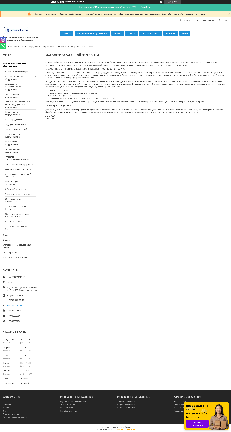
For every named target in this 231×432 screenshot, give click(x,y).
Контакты (170, 33)
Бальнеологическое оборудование (14, 78)
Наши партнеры (10, 252)
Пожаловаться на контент (125, 429)
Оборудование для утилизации (13, 200)
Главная (67, 33)
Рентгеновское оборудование (11, 143)
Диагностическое (67, 404)
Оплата (6, 411)
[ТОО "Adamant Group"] (16, 31)
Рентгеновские (180, 401)
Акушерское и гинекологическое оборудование (13, 87)
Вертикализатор (12, 221)
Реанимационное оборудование (12, 135)
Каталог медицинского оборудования (23, 46)
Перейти (145, 7)
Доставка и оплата (150, 33)
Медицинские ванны (126, 404)
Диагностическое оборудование (13, 95)
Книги (185, 33)
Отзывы (6, 240)
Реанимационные (181, 411)
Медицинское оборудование (91, 33)
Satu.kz (128, 427)
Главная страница (11, 414)
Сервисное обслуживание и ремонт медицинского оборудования (17, 104)
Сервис (117, 33)
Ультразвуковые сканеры (16, 71)
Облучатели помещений (16, 129)
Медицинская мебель (14, 124)
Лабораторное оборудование (11, 113)
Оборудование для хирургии (17, 164)
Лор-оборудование (51, 46)
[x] (53, 117)
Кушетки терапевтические (17, 169)
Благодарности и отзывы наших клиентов (17, 246)
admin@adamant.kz (15, 310)
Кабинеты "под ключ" (14, 189)
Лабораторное (66, 408)
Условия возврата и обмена (15, 257)
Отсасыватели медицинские (17, 194)
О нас (130, 33)
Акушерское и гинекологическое (74, 401)
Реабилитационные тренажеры (13, 183)
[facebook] (47, 117)
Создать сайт (70, 2)
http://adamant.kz (14, 305)
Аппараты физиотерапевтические (15, 158)
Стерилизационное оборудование (13, 150)
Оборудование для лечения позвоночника (17, 215)
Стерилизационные (182, 404)
